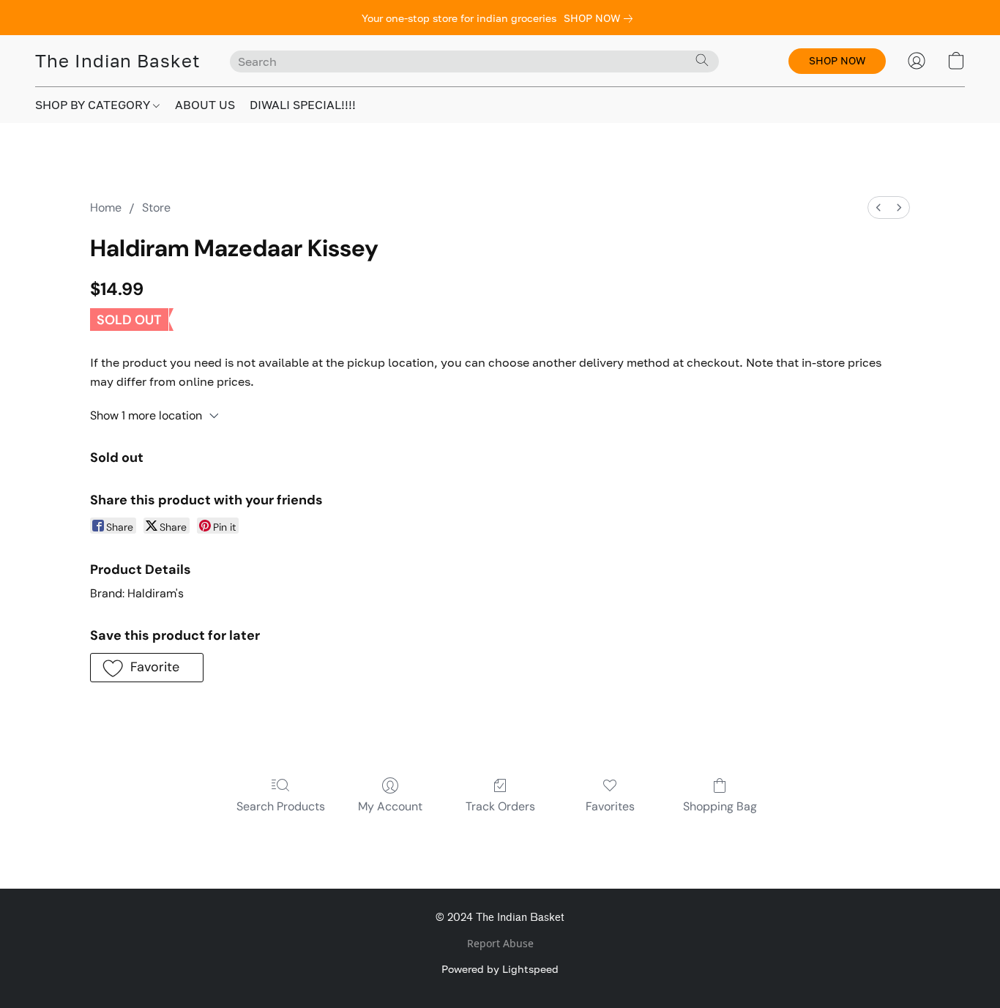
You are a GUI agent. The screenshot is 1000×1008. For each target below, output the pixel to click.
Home (106, 207)
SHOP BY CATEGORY (94, 104)
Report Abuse (500, 943)
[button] (118, 60)
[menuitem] (878, 207)
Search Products (280, 806)
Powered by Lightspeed (500, 969)
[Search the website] (702, 60)
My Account (390, 806)
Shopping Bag (720, 806)
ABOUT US (205, 104)
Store (156, 207)
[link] (601, 18)
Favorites (610, 806)
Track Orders (500, 806)
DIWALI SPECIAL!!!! (303, 104)
